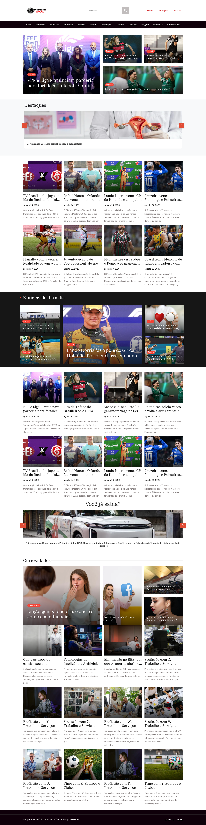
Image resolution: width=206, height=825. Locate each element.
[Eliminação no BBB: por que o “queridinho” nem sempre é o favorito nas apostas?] (123, 640)
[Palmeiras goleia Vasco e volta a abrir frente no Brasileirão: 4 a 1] (163, 387)
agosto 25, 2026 (71, 416)
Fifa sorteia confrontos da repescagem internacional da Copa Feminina (37, 327)
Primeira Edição (48, 819)
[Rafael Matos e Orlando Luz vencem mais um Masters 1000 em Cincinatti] (83, 176)
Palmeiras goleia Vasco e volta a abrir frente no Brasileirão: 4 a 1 (139, 89)
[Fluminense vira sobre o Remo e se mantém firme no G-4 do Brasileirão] (123, 240)
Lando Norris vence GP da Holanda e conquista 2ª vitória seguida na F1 (123, 198)
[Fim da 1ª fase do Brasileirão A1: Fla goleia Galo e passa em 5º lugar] (83, 387)
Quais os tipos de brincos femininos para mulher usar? (161, 618)
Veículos (133, 24)
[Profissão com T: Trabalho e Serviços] (123, 764)
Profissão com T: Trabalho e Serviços (120, 785)
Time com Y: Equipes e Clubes (162, 785)
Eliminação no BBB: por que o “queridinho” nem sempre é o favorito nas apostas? (123, 661)
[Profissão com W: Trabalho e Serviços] (123, 702)
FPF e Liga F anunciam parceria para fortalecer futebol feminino (60, 82)
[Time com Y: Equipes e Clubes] (163, 764)
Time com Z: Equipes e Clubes (82, 785)
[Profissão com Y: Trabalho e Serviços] (42, 702)
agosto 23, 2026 (31, 269)
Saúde (93, 24)
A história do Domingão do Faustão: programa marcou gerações (160, 588)
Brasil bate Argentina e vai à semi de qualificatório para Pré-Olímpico (39, 357)
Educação (54, 24)
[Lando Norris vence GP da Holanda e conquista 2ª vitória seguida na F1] (123, 176)
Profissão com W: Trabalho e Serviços (120, 723)
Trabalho (119, 24)
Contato (177, 10)
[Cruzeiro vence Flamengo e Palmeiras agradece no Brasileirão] (163, 176)
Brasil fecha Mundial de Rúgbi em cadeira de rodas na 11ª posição (163, 261)
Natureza (158, 24)
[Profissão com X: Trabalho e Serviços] (83, 702)
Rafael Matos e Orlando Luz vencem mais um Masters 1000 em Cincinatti (82, 198)
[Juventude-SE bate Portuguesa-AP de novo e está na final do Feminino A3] (83, 240)
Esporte (81, 24)
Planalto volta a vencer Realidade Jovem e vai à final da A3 (42, 261)
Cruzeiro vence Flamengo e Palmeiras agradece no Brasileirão (163, 198)
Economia (40, 24)
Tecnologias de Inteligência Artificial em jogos (80, 661)
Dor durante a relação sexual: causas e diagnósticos (54, 143)
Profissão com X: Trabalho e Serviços (79, 723)
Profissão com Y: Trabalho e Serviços (39, 723)
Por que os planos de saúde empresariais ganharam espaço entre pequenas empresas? (163, 327)
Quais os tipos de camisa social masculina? (36, 661)
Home (150, 10)
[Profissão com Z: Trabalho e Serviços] (163, 640)
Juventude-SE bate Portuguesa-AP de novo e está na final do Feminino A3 (82, 261)
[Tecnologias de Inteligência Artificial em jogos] (83, 640)
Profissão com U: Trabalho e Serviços (39, 785)
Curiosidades (173, 24)
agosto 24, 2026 (31, 205)
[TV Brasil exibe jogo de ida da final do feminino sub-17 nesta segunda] (42, 176)
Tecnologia (105, 24)
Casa (28, 24)
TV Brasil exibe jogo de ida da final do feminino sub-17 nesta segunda (42, 198)
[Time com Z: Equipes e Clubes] (83, 764)
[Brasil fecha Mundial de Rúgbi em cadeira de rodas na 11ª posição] (163, 240)
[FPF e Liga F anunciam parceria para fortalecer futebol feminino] (42, 387)
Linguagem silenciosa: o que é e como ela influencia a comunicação (60, 614)
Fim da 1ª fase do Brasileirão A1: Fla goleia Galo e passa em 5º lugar (121, 57)
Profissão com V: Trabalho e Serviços (160, 723)
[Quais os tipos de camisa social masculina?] (42, 640)
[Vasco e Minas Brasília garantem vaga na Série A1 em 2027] (123, 387)
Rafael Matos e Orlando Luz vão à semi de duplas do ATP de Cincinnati (164, 357)
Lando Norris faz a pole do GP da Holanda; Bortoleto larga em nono (102, 352)
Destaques (163, 10)
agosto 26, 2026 (31, 416)
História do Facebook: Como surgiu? (120, 618)
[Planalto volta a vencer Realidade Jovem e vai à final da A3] (42, 240)
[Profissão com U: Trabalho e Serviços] (42, 764)
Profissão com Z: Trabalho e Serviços (160, 661)
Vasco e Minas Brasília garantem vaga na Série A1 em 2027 (162, 57)
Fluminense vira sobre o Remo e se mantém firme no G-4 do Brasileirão (122, 261)
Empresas (68, 24)
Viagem (145, 24)
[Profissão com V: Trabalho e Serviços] (163, 702)
